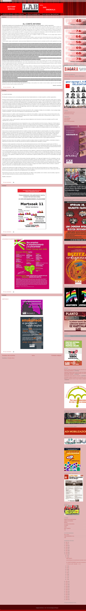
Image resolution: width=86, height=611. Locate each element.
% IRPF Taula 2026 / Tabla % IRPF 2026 (50, 14)
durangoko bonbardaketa (69, 523)
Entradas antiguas (56, 355)
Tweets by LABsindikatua (69, 76)
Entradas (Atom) (11, 358)
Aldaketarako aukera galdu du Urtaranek (72, 375)
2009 (67, 545)
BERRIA (65, 522)
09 (67, 574)
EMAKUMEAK (67, 119)
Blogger (56, 607)
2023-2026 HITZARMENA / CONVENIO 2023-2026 (13, 14)
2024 (67, 596)
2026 (67, 599)
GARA (65, 526)
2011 (67, 548)
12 (67, 579)
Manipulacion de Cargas (69, 113)
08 (67, 572)
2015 (67, 581)
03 (67, 556)
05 (67, 567)
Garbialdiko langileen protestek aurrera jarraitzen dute (75, 377)
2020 (67, 589)
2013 (67, 552)
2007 (67, 542)
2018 (67, 586)
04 (67, 566)
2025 (67, 597)
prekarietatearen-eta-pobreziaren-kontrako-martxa (12, 239)
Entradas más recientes (8, 355)
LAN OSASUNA (67, 118)
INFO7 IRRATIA (67, 528)
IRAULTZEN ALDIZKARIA (69, 121)
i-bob (45, 607)
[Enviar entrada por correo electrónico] (13, 87)
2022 (67, 592)
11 (67, 577)
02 (67, 555)
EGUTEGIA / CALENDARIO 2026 (33, 14)
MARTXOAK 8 (5, 299)
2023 (67, 594)
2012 (67, 550)
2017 (67, 584)
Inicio (33, 355)
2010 (67, 547)
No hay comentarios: (7, 87)
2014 (67, 553)
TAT (65, 529)
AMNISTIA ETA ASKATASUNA (70, 519)
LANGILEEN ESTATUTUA (69, 112)
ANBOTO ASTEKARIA (68, 520)
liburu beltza (66, 534)
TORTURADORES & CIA (69, 536)
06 (67, 569)
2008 (67, 543)
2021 (67, 591)
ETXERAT (66, 525)
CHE (65, 537)
